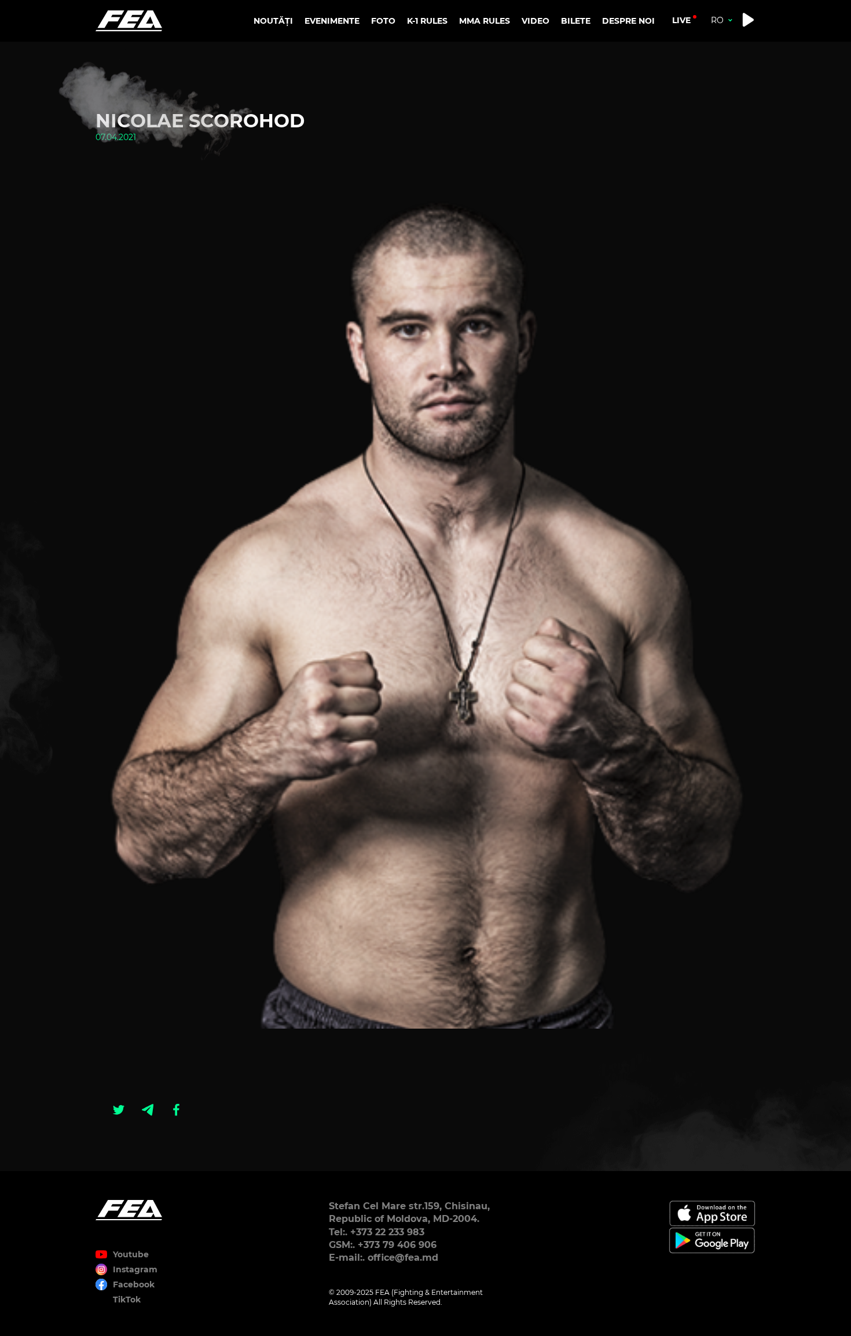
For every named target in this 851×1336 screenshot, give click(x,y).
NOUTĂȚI (273, 21)
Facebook (134, 1284)
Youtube (131, 1254)
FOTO (383, 21)
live (681, 20)
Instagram (135, 1269)
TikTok (127, 1299)
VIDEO (535, 21)
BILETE (575, 21)
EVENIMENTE (332, 21)
